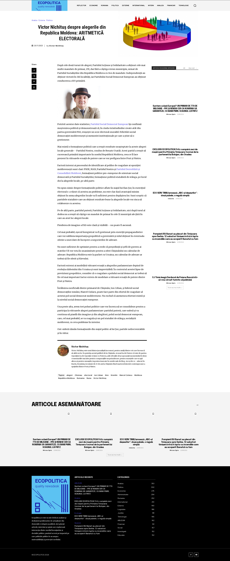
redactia (171, 198)
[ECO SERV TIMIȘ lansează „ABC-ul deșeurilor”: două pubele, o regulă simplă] (175, 175)
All (184, 68)
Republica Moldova (66, 378)
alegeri (69, 375)
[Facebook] (34, 70)
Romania (80, 378)
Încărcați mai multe (174, 288)
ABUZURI (78, 483)
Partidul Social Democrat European (109, 124)
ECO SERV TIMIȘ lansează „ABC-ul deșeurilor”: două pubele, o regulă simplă (136, 442)
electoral (88, 375)
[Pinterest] (34, 81)
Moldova (138, 375)
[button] (194, 5)
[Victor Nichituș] (63, 356)
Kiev (107, 375)
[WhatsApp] (34, 87)
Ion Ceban (98, 375)
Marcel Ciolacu (126, 375)
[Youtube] (196, 555)
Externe (42, 20)
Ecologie (78, 513)
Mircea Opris (170, 114)
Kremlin (114, 375)
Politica (49, 20)
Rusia (89, 378)
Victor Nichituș (56, 46)
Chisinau (78, 375)
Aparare (78, 523)
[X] (34, 76)
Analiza (34, 20)
